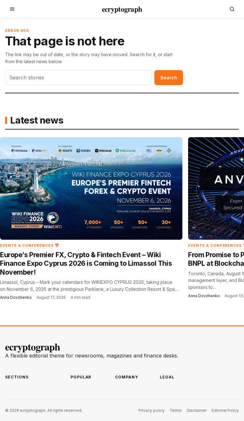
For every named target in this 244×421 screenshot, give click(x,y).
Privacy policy (152, 410)
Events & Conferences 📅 (29, 245)
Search (168, 77)
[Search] (232, 9)
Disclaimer (197, 410)
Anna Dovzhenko (16, 297)
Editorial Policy (225, 410)
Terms (176, 410)
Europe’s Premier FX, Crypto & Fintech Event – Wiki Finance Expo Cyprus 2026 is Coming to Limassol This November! (86, 263)
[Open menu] (12, 9)
